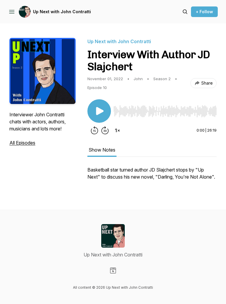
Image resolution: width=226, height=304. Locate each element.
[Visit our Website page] (113, 270)
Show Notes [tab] (102, 150)
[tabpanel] (152, 176)
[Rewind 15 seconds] (94, 130)
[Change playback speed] (117, 130)
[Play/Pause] (99, 111)
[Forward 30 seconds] (105, 130)
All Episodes (22, 143)
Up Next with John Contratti (62, 11)
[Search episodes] (185, 11)
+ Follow (204, 11)
